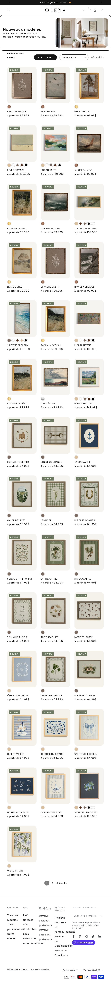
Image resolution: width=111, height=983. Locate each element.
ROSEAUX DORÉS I (17, 228)
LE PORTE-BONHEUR (85, 520)
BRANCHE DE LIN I (50, 286)
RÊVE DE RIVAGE (15, 170)
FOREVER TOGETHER (18, 461)
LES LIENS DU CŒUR (17, 812)
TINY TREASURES (50, 637)
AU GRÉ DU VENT (83, 170)
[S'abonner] (102, 916)
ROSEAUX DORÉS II (51, 345)
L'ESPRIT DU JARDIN (17, 695)
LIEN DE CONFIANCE (51, 461)
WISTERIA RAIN (15, 870)
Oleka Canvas (22, 970)
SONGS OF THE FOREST (19, 578)
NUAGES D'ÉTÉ (48, 170)
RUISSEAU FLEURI (83, 403)
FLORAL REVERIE (82, 345)
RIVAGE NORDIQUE (84, 286)
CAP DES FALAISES (51, 228)
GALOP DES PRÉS (16, 520)
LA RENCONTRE (49, 578)
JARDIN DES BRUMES (85, 228)
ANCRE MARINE (82, 461)
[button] (84, 10)
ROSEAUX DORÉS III (17, 403)
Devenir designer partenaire (45, 920)
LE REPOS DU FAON (84, 695)
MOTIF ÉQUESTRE (83, 637)
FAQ (25, 915)
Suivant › (62, 883)
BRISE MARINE (48, 111)
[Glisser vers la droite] (101, 2)
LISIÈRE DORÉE (14, 286)
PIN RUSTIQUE (81, 111)
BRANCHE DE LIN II (16, 111)
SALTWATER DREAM (17, 345)
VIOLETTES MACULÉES (85, 812)
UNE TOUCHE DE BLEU (85, 754)
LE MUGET (46, 520)
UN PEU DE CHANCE (51, 695)
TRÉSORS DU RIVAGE (52, 754)
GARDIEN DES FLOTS (52, 812)
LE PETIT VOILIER (15, 754)
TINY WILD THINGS (17, 637)
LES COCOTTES (82, 578)
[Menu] (9, 10)
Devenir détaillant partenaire (45, 934)
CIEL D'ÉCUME (48, 403)
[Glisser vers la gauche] (9, 2)
